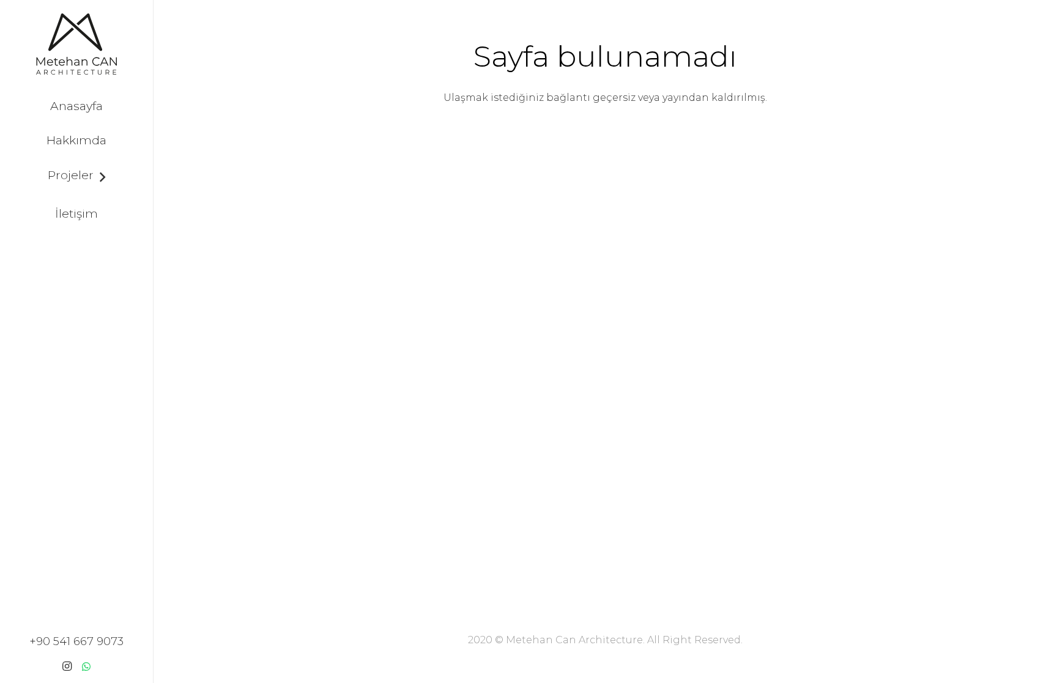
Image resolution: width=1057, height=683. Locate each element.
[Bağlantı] (76, 44)
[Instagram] (66, 666)
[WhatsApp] (86, 666)
